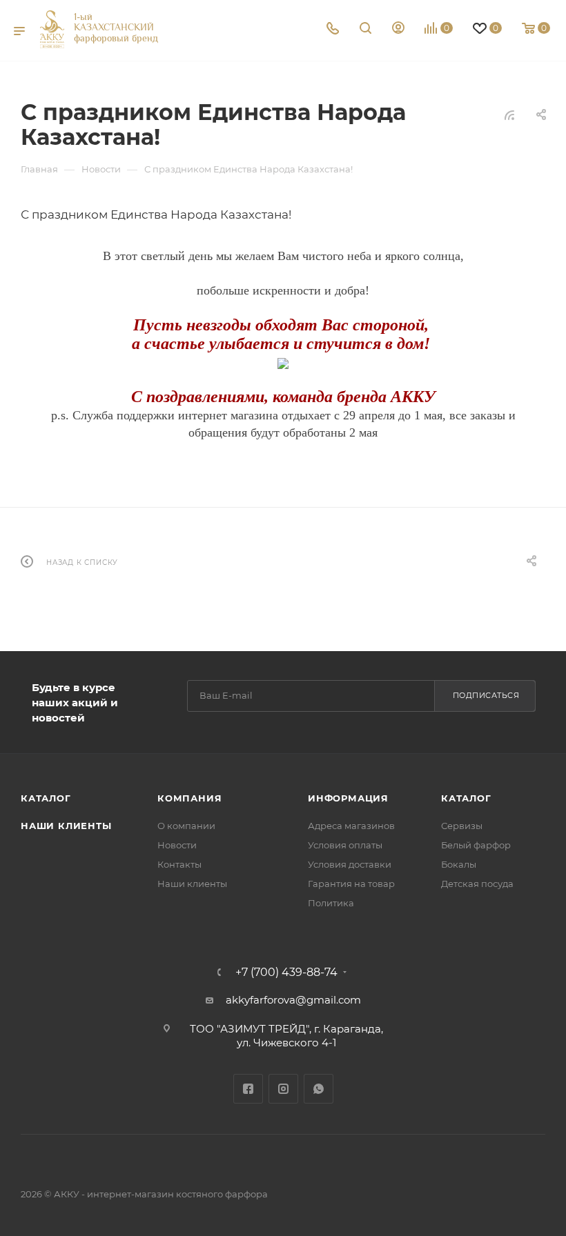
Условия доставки (349, 864)
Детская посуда (477, 883)
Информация (348, 798)
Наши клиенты (66, 825)
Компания (189, 798)
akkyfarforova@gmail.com (293, 999)
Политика (331, 902)
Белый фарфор (476, 844)
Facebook (248, 1089)
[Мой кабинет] (398, 29)
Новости (177, 844)
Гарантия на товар (351, 883)
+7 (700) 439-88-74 (286, 972)
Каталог (46, 798)
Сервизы (461, 825)
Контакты (179, 864)
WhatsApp (318, 1089)
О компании (186, 825)
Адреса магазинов (351, 825)
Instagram (283, 1089)
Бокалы (458, 864)
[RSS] (509, 114)
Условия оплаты (345, 844)
